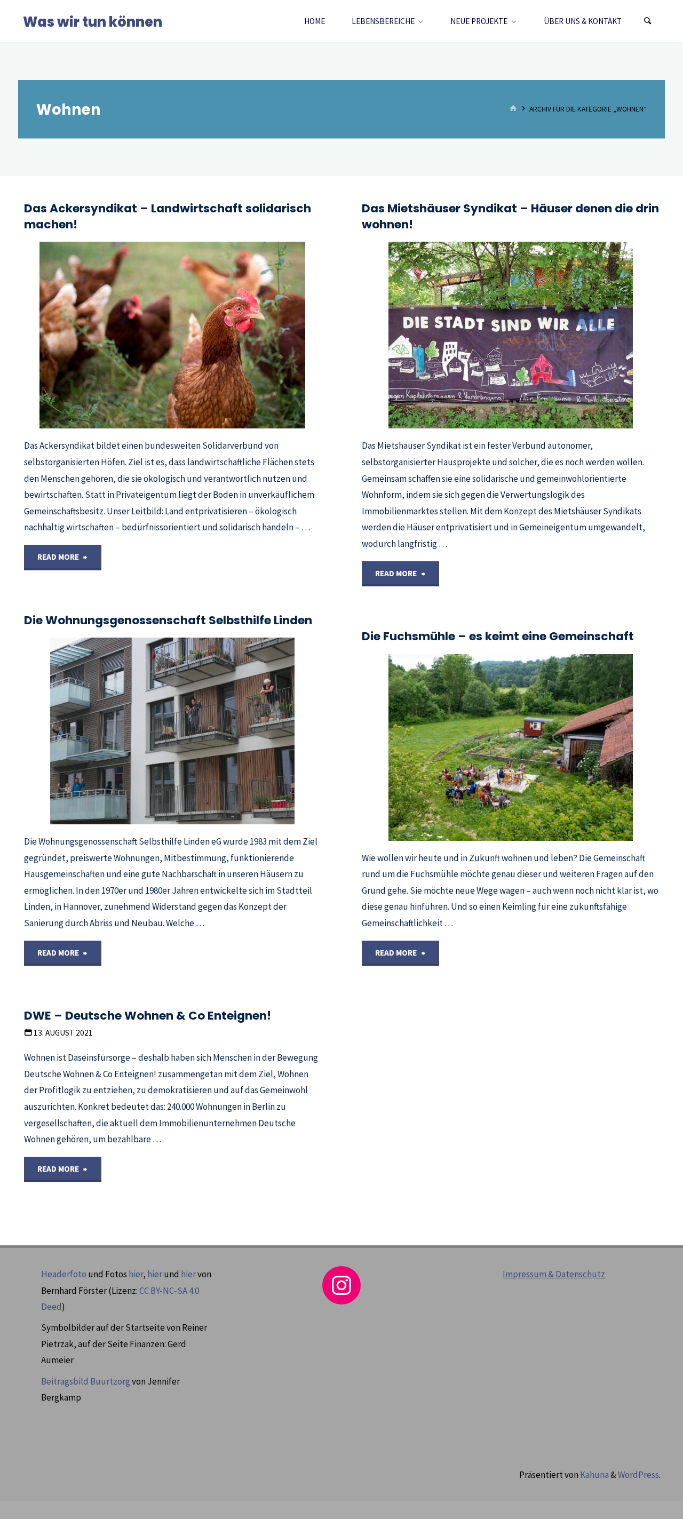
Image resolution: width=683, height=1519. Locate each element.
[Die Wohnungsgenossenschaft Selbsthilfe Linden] (222, 731)
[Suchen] (648, 21)
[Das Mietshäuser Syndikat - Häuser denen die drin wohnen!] (559, 335)
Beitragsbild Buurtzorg (85, 1381)
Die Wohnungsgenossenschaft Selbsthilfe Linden (168, 620)
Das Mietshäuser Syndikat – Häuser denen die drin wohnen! (510, 216)
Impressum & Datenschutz (554, 1274)
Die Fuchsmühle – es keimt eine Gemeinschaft (498, 636)
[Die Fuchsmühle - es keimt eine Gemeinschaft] (560, 747)
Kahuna (593, 1475)
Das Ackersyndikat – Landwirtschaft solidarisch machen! (167, 216)
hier (136, 1274)
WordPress (638, 1475)
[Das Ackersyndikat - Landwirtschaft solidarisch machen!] (221, 335)
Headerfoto (63, 1274)
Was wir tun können (92, 21)
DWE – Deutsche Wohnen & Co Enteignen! (147, 1015)
